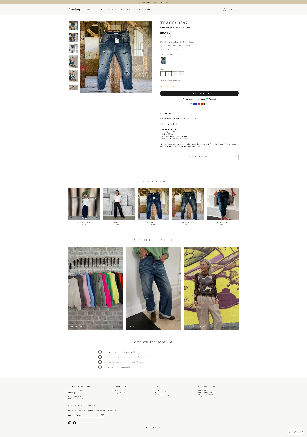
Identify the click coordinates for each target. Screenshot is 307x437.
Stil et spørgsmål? (199, 157)
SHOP (87, 9)
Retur (157, 393)
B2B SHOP (202, 391)
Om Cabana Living (162, 395)
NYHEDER (99, 9)
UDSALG (112, 9)
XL (181, 73)
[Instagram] (69, 422)
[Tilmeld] (102, 415)
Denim (164, 61)
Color (166, 54)
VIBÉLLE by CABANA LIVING (135, 9)
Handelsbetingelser (162, 391)
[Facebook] (74, 422)
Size (162, 69)
